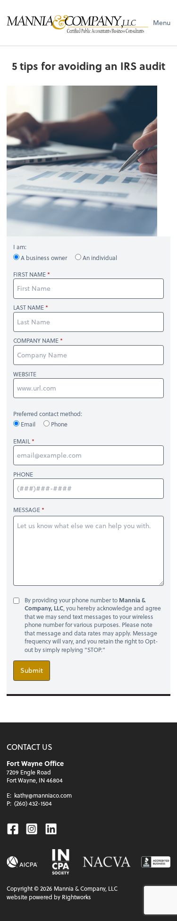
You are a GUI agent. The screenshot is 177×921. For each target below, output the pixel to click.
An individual (99, 257)
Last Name (28, 308)
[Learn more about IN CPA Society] (60, 862)
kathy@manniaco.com (43, 795)
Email (28, 424)
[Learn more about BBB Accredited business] (155, 862)
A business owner (43, 257)
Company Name (36, 341)
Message (26, 509)
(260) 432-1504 (33, 803)
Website (24, 374)
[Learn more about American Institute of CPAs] (22, 862)
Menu (161, 22)
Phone (58, 424)
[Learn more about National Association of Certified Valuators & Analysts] (106, 862)
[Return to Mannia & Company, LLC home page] (77, 23)
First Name (29, 274)
